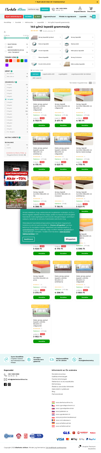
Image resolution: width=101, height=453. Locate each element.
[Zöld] (22, 61)
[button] (54, 31)
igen (17, 145)
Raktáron (18, 44)
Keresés (45, 9)
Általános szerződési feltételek (63, 386)
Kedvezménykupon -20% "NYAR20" (18, 51)
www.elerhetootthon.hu (64, 402)
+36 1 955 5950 (13, 374)
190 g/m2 (17, 114)
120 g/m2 (17, 90)
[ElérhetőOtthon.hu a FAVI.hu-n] (18, 436)
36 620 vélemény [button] (48, 30)
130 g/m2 (17, 96)
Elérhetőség (56, 384)
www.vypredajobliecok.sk (65, 408)
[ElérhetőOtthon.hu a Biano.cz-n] (26, 436)
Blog (53, 391)
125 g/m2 (17, 93)
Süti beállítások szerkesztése (56, 447)
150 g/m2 (17, 105)
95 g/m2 (17, 126)
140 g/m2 (17, 99)
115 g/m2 (17, 87)
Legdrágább (62, 74)
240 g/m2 (17, 120)
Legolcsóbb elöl (48, 74)
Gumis (17, 147)
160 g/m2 (17, 108)
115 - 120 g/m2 (17, 132)
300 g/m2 (17, 123)
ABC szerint (37, 78)
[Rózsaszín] (14, 61)
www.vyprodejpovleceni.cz (65, 405)
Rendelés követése (59, 374)
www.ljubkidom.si (62, 411)
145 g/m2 (17, 102)
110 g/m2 (17, 84)
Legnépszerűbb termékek (81, 74)
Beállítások (28, 239)
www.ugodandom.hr (63, 414)
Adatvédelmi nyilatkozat (60, 389)
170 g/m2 (17, 111)
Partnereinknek (57, 394)
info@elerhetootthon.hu (17, 379)
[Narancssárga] (18, 61)
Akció (18, 47)
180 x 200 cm (17, 76)
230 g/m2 (17, 117)
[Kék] (26, 61)
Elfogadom (71, 239)
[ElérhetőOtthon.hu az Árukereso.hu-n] (9, 436)
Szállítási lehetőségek (59, 376)
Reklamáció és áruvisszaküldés (63, 381)
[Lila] (7, 65)
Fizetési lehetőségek (59, 379)
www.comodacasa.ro (63, 420)
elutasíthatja (68, 229)
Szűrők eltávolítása (15, 153)
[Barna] (7, 61)
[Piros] (11, 61)
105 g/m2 (17, 129)
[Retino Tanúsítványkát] (36, 436)
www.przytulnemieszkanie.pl (66, 417)
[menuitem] (13, 17)
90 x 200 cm (17, 73)
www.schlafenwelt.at (63, 426)
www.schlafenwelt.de (63, 423)
